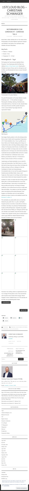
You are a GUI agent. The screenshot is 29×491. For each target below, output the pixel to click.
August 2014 (3, 457)
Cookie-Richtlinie (6, 485)
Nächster (24, 310)
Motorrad (5, 327)
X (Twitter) (11, 385)
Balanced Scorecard (5, 414)
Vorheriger (6, 302)
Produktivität (3, 431)
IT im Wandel (4, 423)
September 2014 (4, 454)
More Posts (12, 341)
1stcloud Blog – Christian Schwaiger (14, 10)
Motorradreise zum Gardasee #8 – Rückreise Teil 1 (20, 352)
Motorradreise (4, 329)
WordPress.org (4, 478)
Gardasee (13, 327)
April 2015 (3, 450)
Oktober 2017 (4, 446)
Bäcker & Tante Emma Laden (11, 66)
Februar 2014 (4, 465)
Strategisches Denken (5, 433)
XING (15, 385)
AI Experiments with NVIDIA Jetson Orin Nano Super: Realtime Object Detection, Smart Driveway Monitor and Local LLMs (13, 395)
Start (4, 1)
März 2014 (3, 463)
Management (3, 427)
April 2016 (3, 448)
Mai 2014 (3, 461)
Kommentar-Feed (4, 476)
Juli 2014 (3, 459)
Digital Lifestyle (4, 418)
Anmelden (3, 472)
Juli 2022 (3, 442)
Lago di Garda (19, 327)
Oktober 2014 (4, 452)
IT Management (4, 425)
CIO (2, 416)
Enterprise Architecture (5, 420)
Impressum (9, 1)
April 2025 (3, 440)
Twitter (19, 341)
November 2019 (4, 444)
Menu (3, 23)
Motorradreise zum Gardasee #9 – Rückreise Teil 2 (11, 401)
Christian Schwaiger (17, 36)
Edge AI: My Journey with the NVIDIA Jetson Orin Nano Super (13, 392)
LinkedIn (10, 338)
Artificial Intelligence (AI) (6, 412)
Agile (2, 410)
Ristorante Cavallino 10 (6, 197)
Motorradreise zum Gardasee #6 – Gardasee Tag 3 (8, 354)
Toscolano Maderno (13, 329)
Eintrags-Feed (4, 474)
